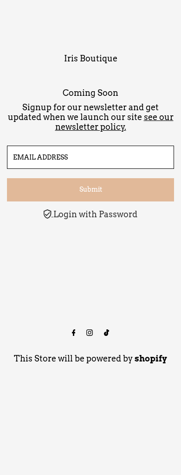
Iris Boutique (90, 58)
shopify (151, 358)
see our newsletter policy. (114, 122)
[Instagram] (89, 333)
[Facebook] (74, 333)
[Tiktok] (106, 333)
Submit (90, 189)
